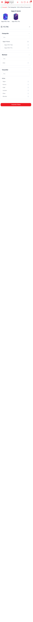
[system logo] (9, 2)
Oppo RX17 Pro (16, 21)
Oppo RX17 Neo (5, 21)
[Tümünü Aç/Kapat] (29, 27)
